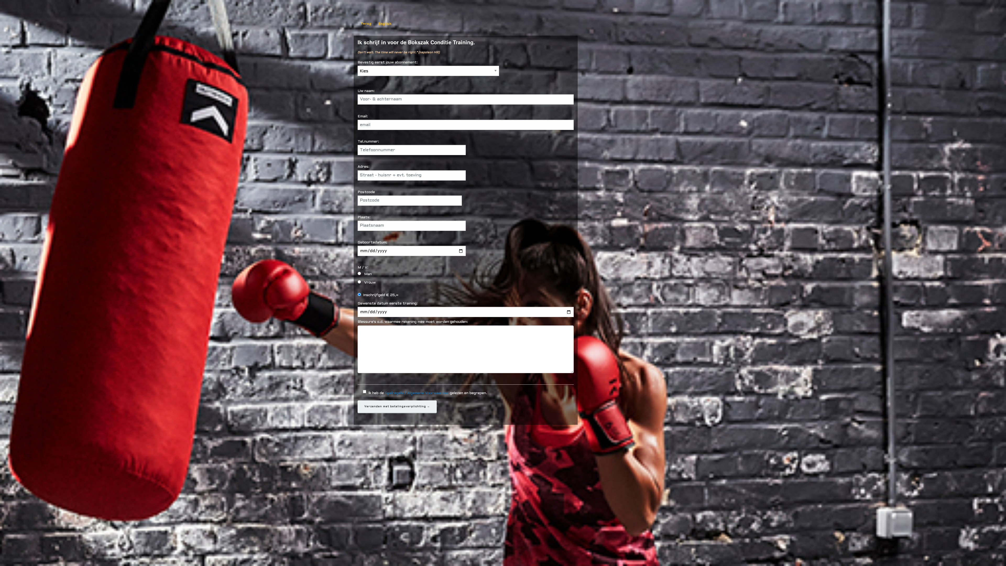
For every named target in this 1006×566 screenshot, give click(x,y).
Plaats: (364, 217)
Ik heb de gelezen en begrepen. (427, 393)
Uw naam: (366, 91)
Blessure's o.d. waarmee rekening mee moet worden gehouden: (413, 322)
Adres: (363, 166)
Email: (363, 116)
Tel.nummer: (368, 141)
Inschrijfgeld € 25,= (380, 295)
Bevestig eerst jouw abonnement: (388, 62)
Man (372, 274)
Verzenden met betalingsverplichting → (397, 406)
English (384, 23)
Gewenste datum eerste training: (388, 303)
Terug (366, 23)
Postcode (366, 192)
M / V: (371, 267)
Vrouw (374, 282)
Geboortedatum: (372, 242)
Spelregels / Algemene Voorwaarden (417, 393)
